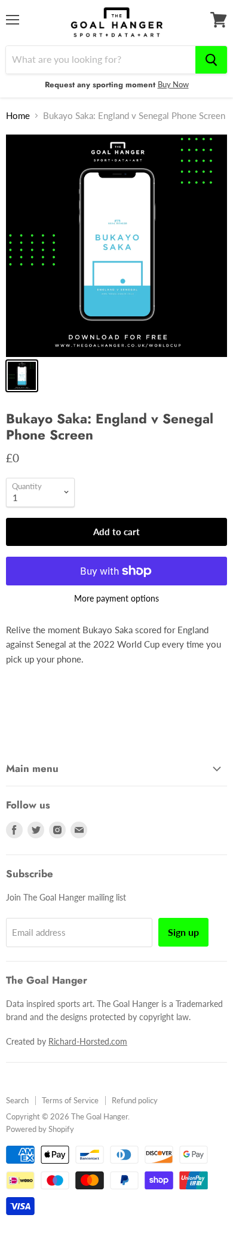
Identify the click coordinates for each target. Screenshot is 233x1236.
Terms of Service (70, 1100)
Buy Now (173, 84)
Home (18, 116)
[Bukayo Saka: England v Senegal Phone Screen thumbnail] (22, 376)
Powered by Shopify (40, 1129)
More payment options (116, 598)
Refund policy (135, 1100)
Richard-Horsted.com (87, 1041)
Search (17, 1100)
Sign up (183, 932)
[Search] (211, 60)
